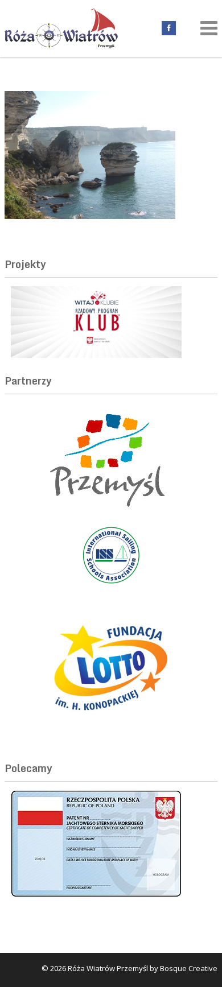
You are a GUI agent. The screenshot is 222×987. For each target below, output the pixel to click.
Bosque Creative (188, 968)
